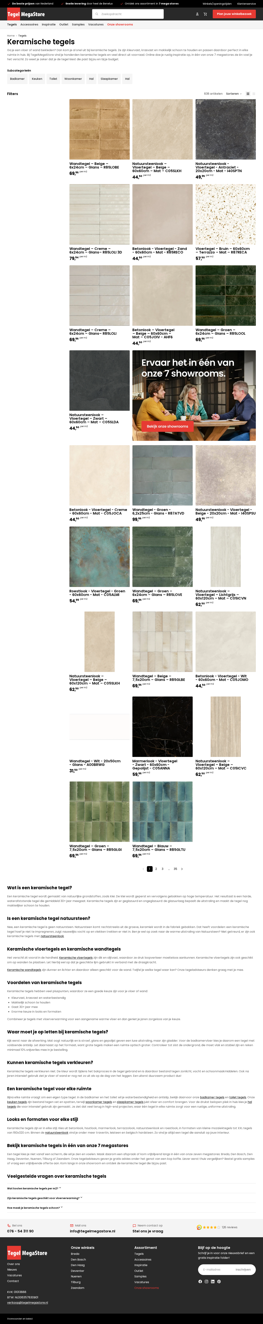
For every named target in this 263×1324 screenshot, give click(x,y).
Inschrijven (243, 1270)
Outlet (138, 1271)
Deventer (77, 1271)
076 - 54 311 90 (20, 1231)
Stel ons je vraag (148, 1231)
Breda (75, 1254)
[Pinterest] (219, 1281)
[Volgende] (182, 869)
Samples (140, 1276)
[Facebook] (200, 1281)
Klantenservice (246, 4)
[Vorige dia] (201, 214)
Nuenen (76, 1276)
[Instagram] (206, 1281)
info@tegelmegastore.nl (92, 1231)
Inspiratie (140, 1265)
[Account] (197, 14)
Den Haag (78, 1265)
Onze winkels (82, 1247)
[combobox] (123, 14)
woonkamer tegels (99, 1102)
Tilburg (76, 1282)
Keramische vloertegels (76, 958)
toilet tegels (237, 1097)
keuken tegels (17, 1102)
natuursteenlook (52, 936)
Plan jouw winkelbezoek (234, 14)
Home (11, 35)
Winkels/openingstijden (217, 4)
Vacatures (14, 1275)
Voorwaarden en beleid (20, 1318)
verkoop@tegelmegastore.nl (27, 1303)
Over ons (13, 1264)
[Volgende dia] (250, 214)
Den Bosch (78, 1259)
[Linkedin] (213, 1281)
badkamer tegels (212, 1097)
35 (175, 869)
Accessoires (142, 1259)
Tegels (139, 1254)
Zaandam (77, 1288)
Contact (13, 1281)
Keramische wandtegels (24, 970)
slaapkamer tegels (130, 1102)
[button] (234, 94)
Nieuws (12, 1270)
